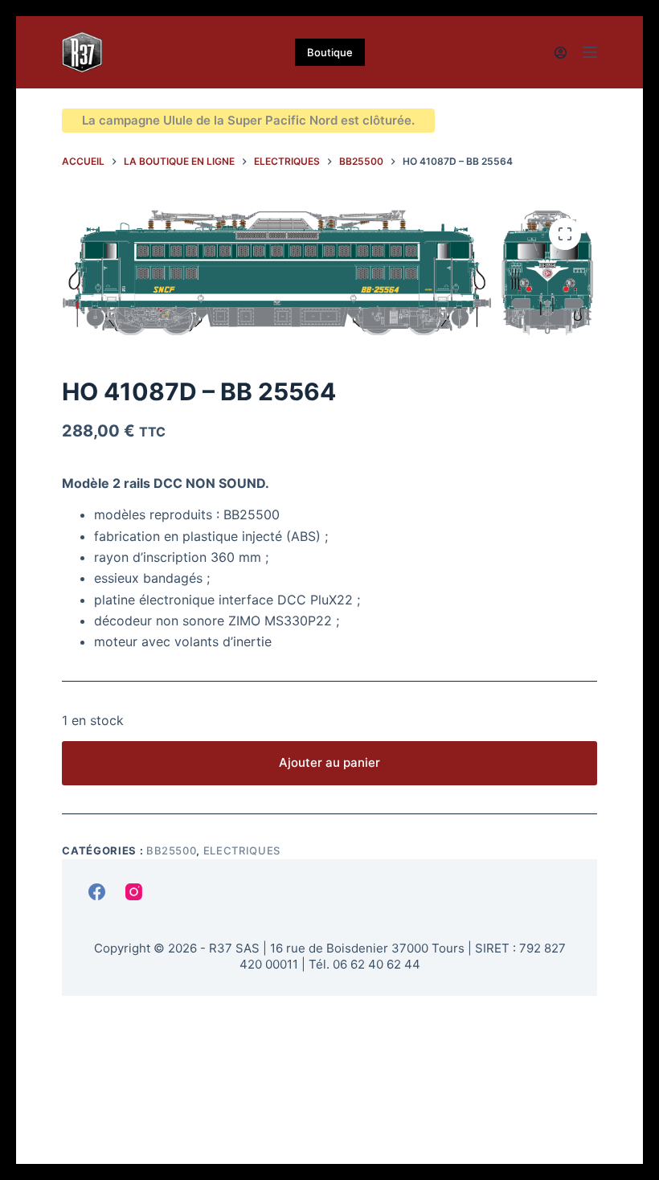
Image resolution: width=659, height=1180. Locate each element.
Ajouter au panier (329, 762)
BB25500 (171, 850)
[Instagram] (133, 891)
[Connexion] (561, 53)
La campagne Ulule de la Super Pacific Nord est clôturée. (248, 120)
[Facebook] (96, 891)
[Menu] (590, 52)
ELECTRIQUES (241, 850)
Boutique (330, 52)
